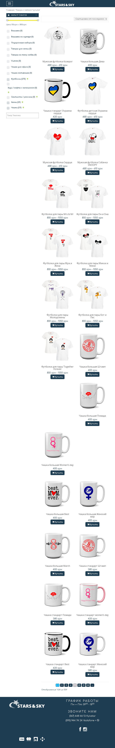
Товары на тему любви (24, 55)
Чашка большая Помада (92, 415)
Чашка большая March (57, 565)
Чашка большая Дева (92, 61)
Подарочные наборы (23, 43)
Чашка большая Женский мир (92, 515)
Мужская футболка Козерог (57, 61)
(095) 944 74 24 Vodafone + (81, 720)
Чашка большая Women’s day (57, 465)
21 (83, 685)
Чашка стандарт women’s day (92, 615)
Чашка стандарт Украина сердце (57, 112)
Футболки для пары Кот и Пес (92, 316)
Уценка (16, 61)
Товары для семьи (21, 49)
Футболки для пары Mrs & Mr (57, 214)
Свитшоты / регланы (23, 97)
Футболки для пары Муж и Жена (57, 264)
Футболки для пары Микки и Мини (92, 264)
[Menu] (9, 3)
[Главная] (62, 3)
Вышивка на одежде (22, 37)
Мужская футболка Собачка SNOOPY (92, 163)
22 (88, 685)
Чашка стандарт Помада (57, 615)
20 (79, 685)
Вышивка (16, 31)
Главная (10, 10)
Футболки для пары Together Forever (57, 368)
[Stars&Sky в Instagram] (85, 729)
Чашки (16, 108)
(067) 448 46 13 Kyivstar (82, 716)
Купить (59, 69)
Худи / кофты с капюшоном (22, 88)
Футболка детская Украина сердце (92, 112)
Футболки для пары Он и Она (92, 214)
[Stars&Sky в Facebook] (80, 729)
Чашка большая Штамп (92, 366)
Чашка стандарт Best (57, 664)
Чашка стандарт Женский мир (92, 665)
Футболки (18, 79)
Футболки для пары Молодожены (57, 316)
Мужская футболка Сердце (57, 162)
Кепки (16, 102)
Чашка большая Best (57, 514)
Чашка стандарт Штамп (92, 565)
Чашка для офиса (21, 67)
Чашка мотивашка (21, 73)
